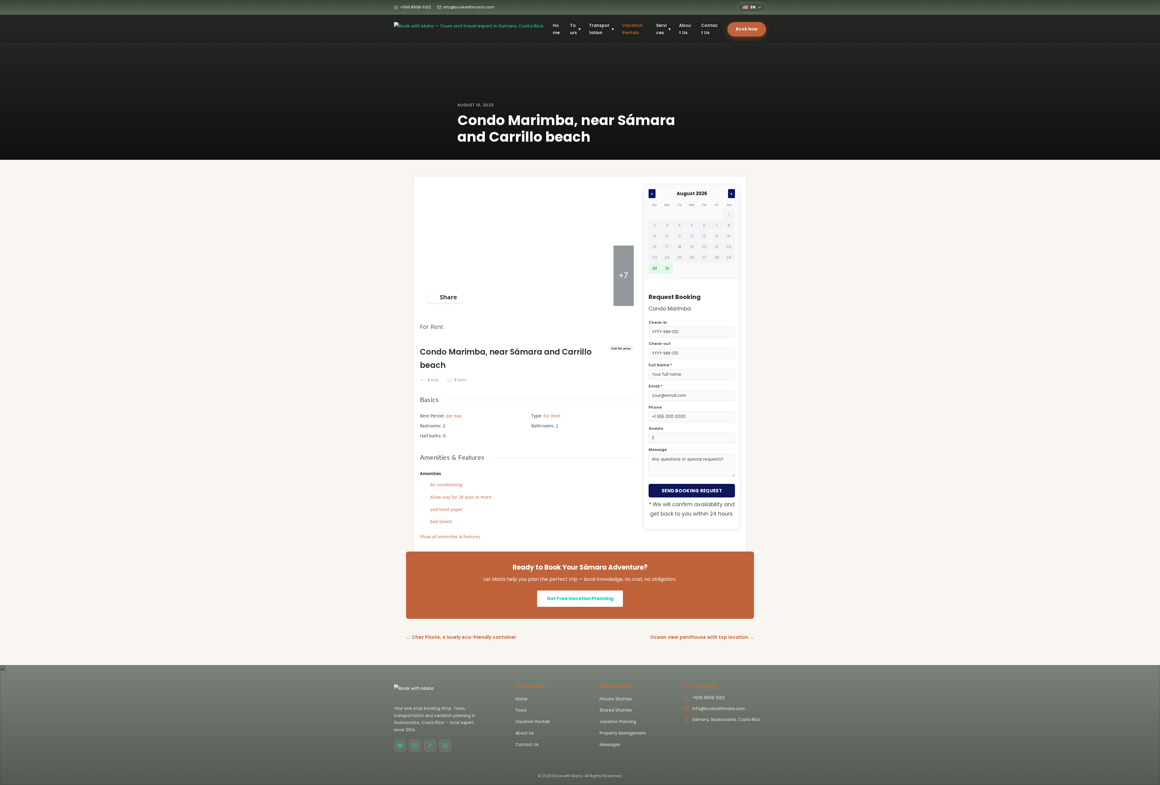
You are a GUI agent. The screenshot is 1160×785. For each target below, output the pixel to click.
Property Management (623, 733)
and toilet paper (446, 509)
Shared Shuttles (616, 710)
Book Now (747, 29)
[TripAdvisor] (445, 746)
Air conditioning (446, 484)
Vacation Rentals (632, 29)
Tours (575, 29)
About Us (685, 29)
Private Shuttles (616, 699)
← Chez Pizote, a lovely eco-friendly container (461, 637)
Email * (655, 386)
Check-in (658, 322)
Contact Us (709, 29)
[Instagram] (415, 746)
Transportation (601, 29)
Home (556, 29)
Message (658, 449)
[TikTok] (430, 746)
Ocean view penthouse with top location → (702, 637)
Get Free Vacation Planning (580, 598)
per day (453, 416)
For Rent (431, 326)
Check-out (660, 343)
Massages (610, 745)
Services (663, 29)
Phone (655, 407)
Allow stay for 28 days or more (460, 497)
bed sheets (441, 521)
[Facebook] (400, 746)
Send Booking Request (692, 490)
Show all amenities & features (450, 536)
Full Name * (660, 365)
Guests (656, 428)
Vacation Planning (618, 722)
